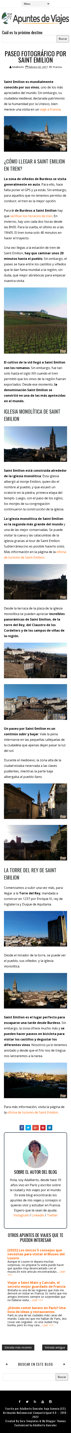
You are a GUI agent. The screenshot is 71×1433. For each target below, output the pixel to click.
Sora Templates (29, 1421)
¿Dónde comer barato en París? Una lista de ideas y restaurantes (36, 1309)
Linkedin (38, 1215)
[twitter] (27, 1401)
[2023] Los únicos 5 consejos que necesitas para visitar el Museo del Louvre (36, 1254)
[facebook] (20, 1401)
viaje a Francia (50, 109)
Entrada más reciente (18, 1347)
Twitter (52, 1215)
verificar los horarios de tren (31, 216)
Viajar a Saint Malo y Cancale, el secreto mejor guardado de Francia (36, 1284)
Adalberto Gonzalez (31, 1408)
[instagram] (50, 1401)
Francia (57, 67)
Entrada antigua (55, 1347)
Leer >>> (37, 1300)
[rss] (35, 1401)
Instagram (21, 1215)
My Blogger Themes (54, 1421)
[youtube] (43, 1401)
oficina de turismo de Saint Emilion (32, 1112)
